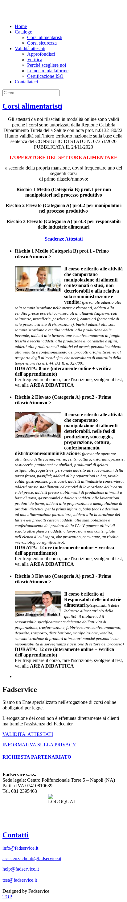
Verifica (34, 59)
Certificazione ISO (45, 76)
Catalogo (23, 31)
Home (21, 26)
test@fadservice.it (19, 880)
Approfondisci (41, 54)
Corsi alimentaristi (44, 37)
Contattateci (26, 81)
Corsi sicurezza (42, 43)
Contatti (15, 835)
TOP (7, 896)
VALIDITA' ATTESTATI (27, 734)
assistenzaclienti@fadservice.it (31, 858)
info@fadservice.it (20, 848)
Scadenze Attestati (64, 238)
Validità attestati (30, 48)
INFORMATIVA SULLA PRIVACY (39, 744)
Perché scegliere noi (46, 65)
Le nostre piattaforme (47, 70)
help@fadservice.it (20, 869)
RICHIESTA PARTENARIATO (36, 757)
